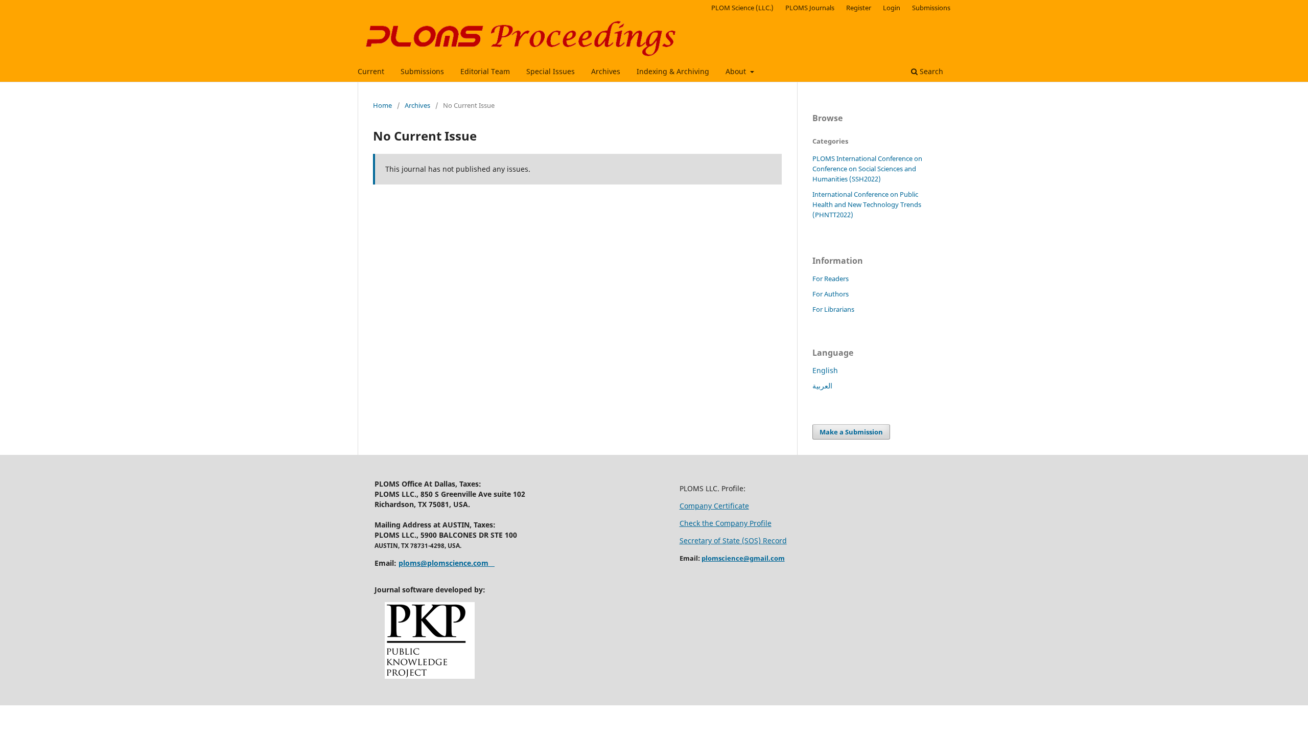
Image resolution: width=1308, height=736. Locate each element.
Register (858, 7)
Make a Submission (851, 431)
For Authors (830, 293)
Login (891, 7)
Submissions (422, 71)
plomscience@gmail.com (743, 558)
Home (382, 105)
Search (930, 71)
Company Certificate (714, 506)
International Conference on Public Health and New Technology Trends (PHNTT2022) (866, 204)
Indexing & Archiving (673, 71)
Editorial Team (485, 71)
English (825, 370)
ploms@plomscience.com (443, 563)
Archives (605, 71)
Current (371, 71)
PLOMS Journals (809, 7)
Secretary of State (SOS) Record (733, 540)
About (737, 71)
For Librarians (833, 309)
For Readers (830, 278)
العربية (822, 385)
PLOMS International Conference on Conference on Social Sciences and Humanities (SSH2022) (867, 168)
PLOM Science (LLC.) (742, 7)
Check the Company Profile (726, 523)
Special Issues (550, 71)
